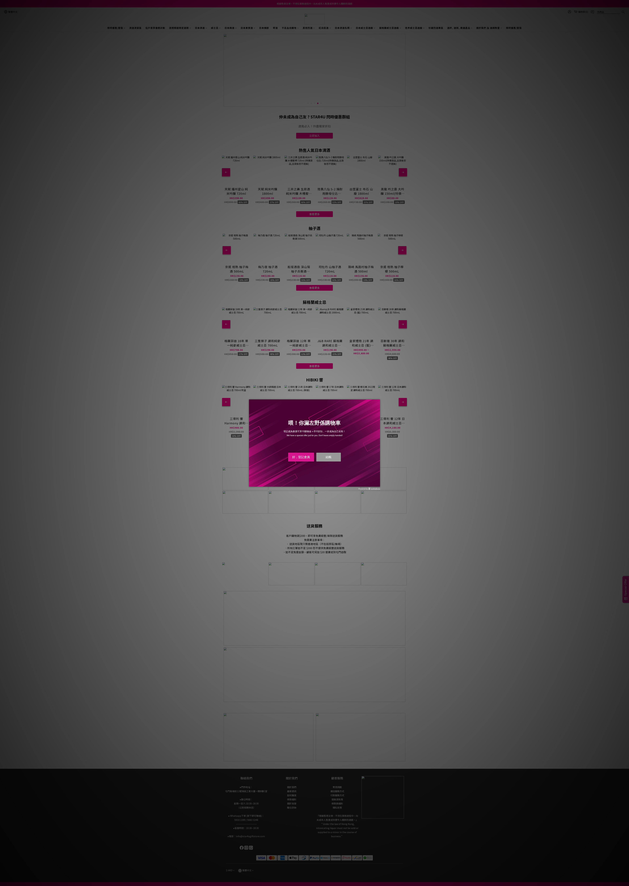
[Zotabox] (378, 484)
